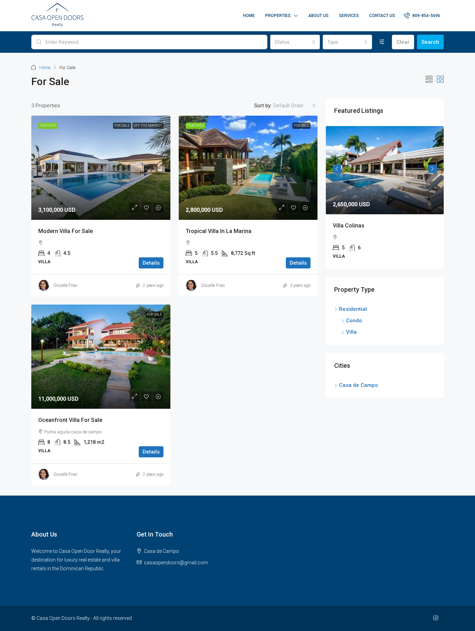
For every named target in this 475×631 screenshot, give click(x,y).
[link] (100, 168)
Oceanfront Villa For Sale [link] (70, 420)
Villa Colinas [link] (348, 225)
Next (432, 169)
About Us (318, 15)
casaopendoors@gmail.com (176, 562)
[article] (385, 197)
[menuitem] (422, 16)
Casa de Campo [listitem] (358, 385)
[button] (429, 79)
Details (151, 263)
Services (349, 15)
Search (430, 42)
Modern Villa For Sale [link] (65, 231)
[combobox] (295, 42)
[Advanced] (382, 42)
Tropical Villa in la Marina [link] (218, 231)
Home (249, 15)
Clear (403, 42)
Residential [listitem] (353, 309)
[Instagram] (437, 618)
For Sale (122, 125)
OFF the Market (148, 125)
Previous (337, 169)
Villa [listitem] (351, 332)
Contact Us (382, 15)
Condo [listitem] (354, 320)
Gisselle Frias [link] (66, 285)
